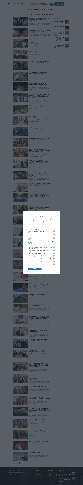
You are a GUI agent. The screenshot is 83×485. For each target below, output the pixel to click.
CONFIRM (34, 268)
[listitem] (41, 229)
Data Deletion (36, 272)
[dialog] (41, 242)
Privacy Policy (47, 272)
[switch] (53, 231)
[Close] (58, 213)
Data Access (41, 272)
